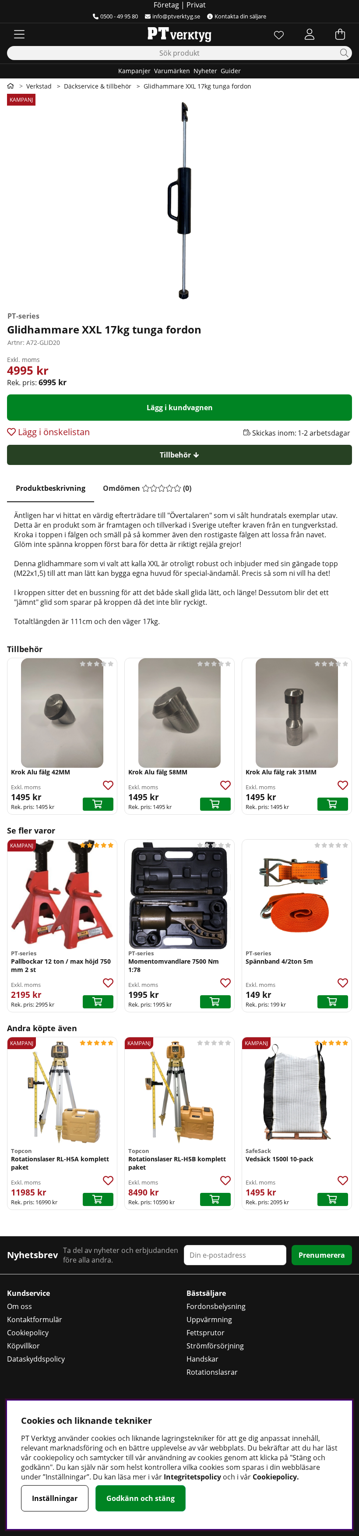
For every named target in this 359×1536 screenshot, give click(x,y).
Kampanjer (134, 71)
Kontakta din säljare (240, 16)
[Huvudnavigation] (19, 34)
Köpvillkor (23, 1346)
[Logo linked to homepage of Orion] (179, 34)
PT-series (23, 316)
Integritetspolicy (192, 1477)
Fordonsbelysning (216, 1306)
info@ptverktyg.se (176, 16)
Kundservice (28, 1293)
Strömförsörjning (215, 1346)
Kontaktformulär (34, 1319)
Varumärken (172, 71)
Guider (231, 71)
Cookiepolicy (28, 1332)
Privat (196, 5)
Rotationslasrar (212, 1372)
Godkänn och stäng (140, 1498)
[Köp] (98, 804)
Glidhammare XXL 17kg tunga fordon (197, 86)
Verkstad (39, 86)
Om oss (19, 1306)
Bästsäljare (206, 1293)
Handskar (202, 1359)
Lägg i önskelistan (53, 432)
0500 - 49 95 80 (119, 16)
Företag (166, 5)
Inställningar (54, 1498)
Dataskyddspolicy (36, 1359)
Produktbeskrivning (50, 488)
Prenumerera (322, 1255)
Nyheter (205, 71)
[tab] (50, 488)
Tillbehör (175, 455)
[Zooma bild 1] (179, 201)
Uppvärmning (209, 1319)
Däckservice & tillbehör (97, 86)
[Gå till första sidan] (10, 86)
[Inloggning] (309, 34)
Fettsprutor (206, 1332)
